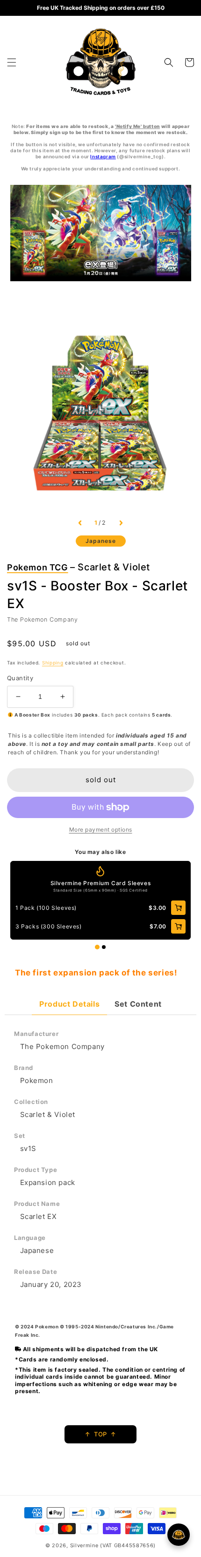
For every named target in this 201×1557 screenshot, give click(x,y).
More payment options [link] (100, 829)
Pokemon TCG (37, 567)
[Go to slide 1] (97, 947)
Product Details (69, 1004)
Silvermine (84, 1545)
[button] (11, 62)
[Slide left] (80, 523)
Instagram (102, 156)
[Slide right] (121, 523)
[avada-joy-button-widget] (178, 1534)
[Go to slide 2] (104, 947)
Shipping (53, 662)
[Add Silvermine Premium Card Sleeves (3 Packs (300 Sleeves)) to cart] (178, 926)
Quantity (20, 678)
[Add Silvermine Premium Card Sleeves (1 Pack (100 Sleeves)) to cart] (178, 907)
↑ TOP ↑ (100, 1434)
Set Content (138, 1004)
